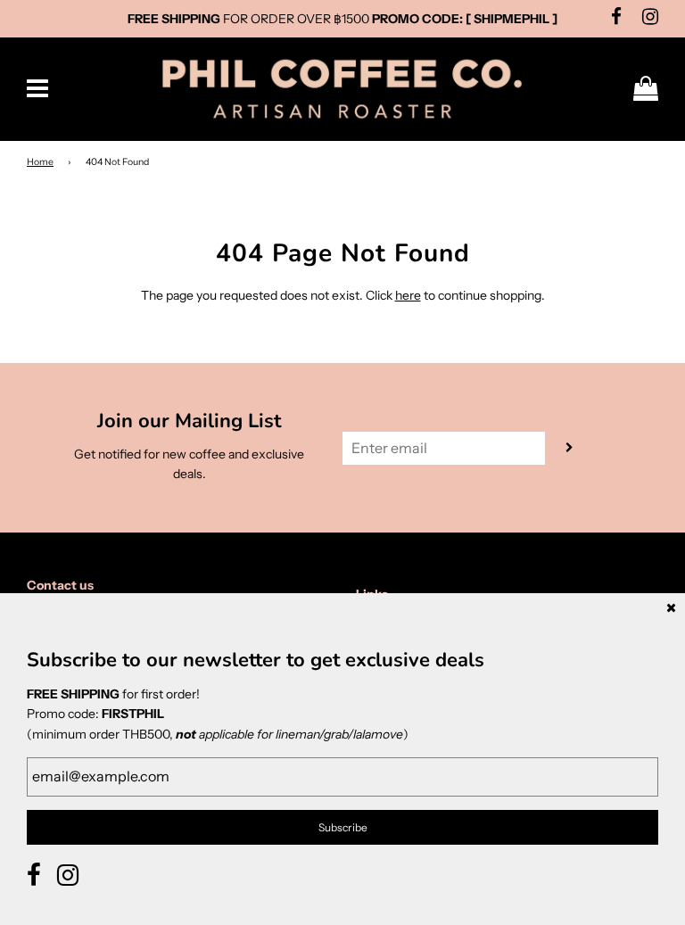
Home (40, 162)
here (408, 295)
